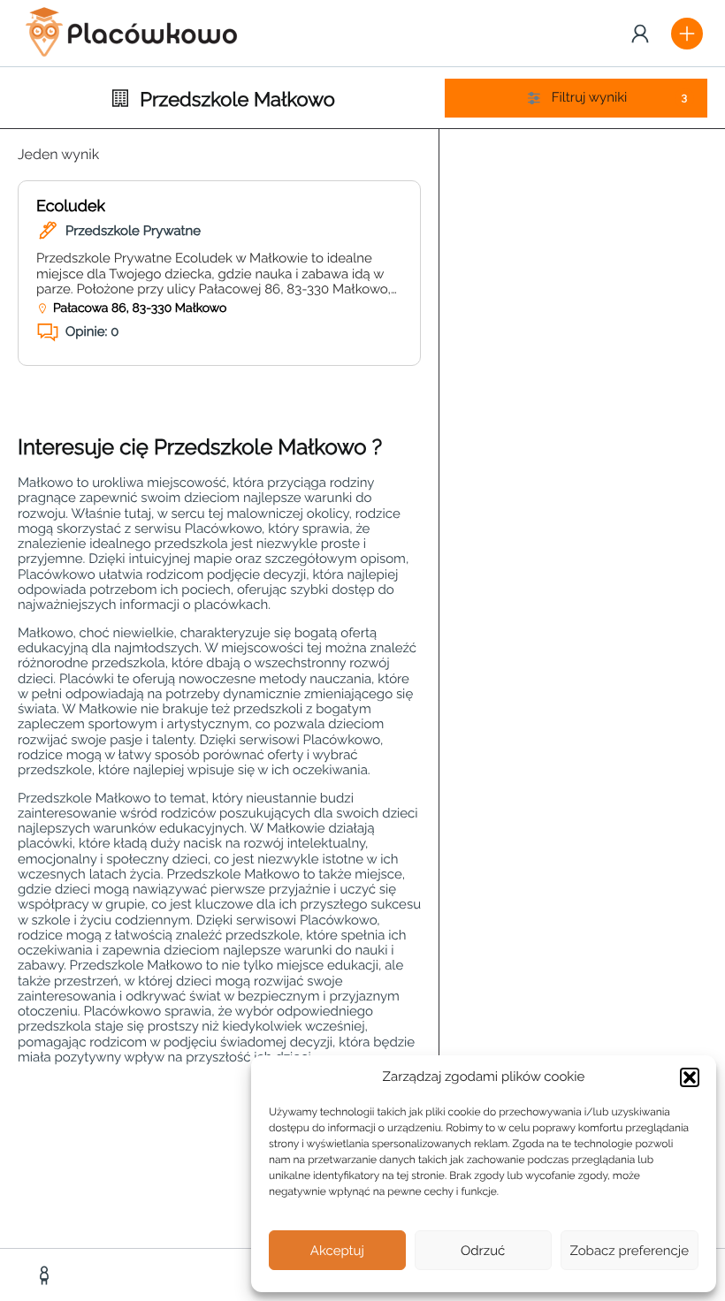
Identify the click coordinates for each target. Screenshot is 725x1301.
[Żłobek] (46, 1275)
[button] (689, 1077)
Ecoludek (70, 206)
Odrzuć (483, 1251)
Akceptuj (337, 1251)
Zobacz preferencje (630, 1251)
